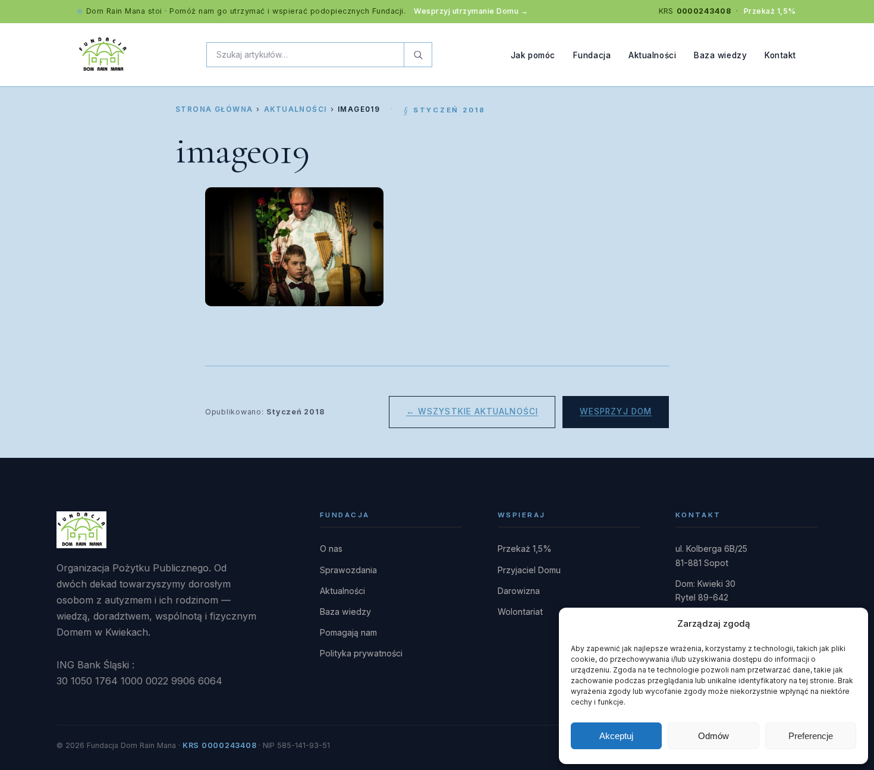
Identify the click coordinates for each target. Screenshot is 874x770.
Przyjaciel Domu (529, 570)
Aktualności (652, 54)
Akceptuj (616, 736)
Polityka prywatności (361, 653)
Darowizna (519, 591)
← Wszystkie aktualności (472, 411)
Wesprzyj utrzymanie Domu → (471, 11)
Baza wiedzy (720, 54)
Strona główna (214, 109)
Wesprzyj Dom (616, 411)
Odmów (713, 736)
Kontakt (780, 54)
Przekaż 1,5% (770, 11)
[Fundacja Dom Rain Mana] (103, 54)
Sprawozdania (348, 570)
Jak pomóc (533, 54)
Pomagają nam (348, 632)
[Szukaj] (418, 55)
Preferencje (810, 736)
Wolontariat (520, 611)
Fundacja (592, 54)
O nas (331, 548)
